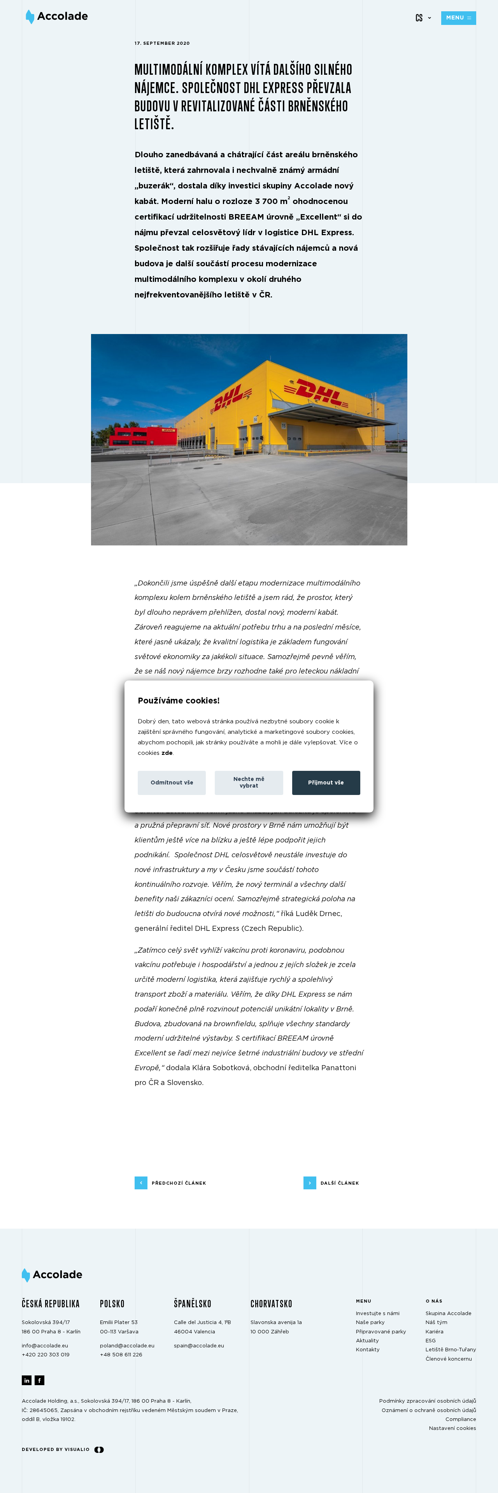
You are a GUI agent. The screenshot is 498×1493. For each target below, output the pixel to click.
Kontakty (368, 1349)
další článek (340, 1183)
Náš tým (436, 1322)
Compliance (460, 1419)
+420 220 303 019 (46, 1355)
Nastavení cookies (452, 1428)
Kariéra (435, 1331)
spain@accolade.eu (199, 1346)
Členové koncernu (449, 1359)
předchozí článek (179, 1183)
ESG (431, 1341)
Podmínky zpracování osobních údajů (427, 1401)
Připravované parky (381, 1331)
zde (167, 753)
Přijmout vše (326, 783)
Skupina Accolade (449, 1313)
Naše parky (370, 1322)
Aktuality (367, 1341)
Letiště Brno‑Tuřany (451, 1349)
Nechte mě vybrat (249, 783)
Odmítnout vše (172, 783)
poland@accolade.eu (127, 1346)
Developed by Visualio (56, 1449)
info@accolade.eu (45, 1346)
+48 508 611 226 (121, 1355)
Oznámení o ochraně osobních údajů (429, 1410)
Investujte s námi (378, 1313)
